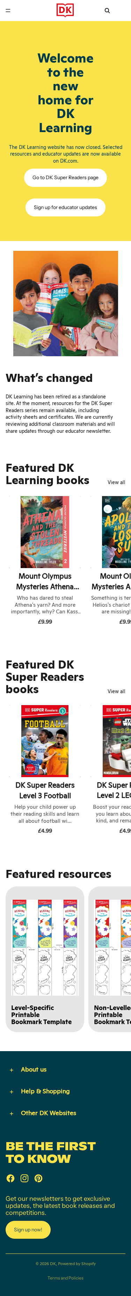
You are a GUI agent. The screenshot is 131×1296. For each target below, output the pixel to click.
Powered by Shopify (77, 1263)
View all (116, 482)
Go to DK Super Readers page (65, 177)
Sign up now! (28, 1229)
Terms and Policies (65, 1278)
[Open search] (107, 10)
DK (53, 1263)
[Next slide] (117, 562)
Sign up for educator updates (65, 207)
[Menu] (8, 10)
